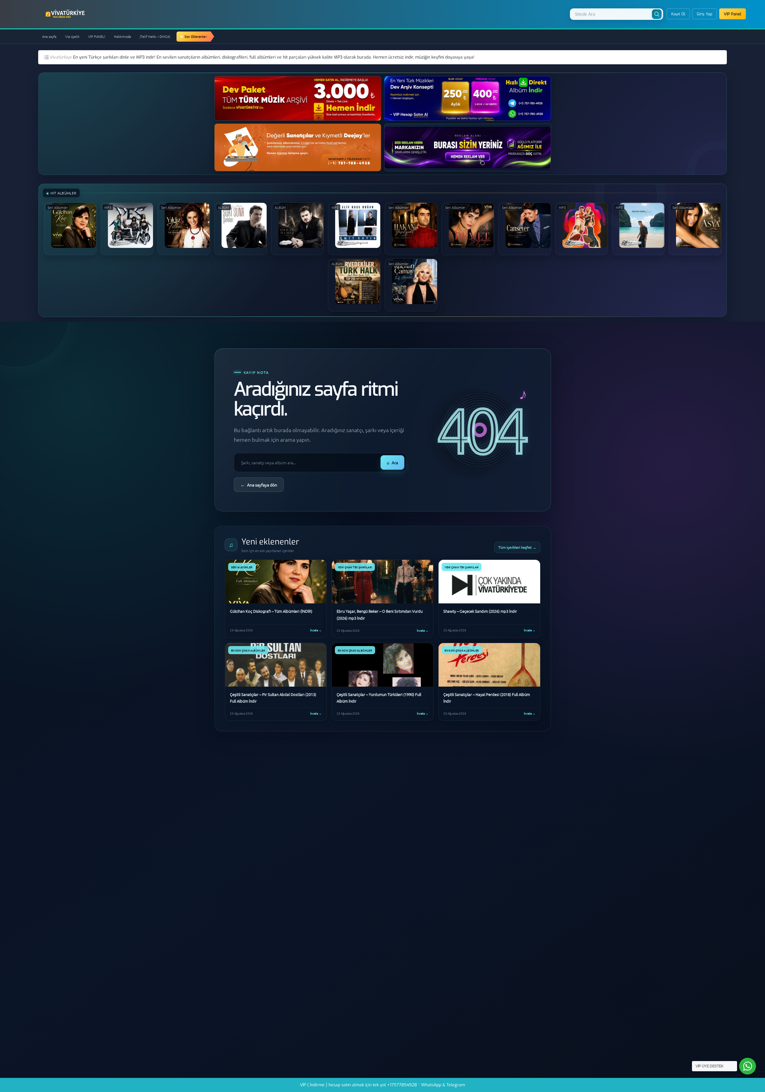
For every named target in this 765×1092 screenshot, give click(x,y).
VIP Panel (732, 14)
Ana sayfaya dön (258, 485)
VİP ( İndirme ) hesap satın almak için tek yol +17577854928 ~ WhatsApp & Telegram (382, 1085)
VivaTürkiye (65, 13)
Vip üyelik (72, 36)
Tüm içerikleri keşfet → (517, 547)
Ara (392, 462)
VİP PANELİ (96, 36)
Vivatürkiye (61, 57)
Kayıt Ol (678, 14)
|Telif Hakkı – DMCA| (155, 36)
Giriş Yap (704, 14)
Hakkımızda (122, 36)
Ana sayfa (49, 36)
